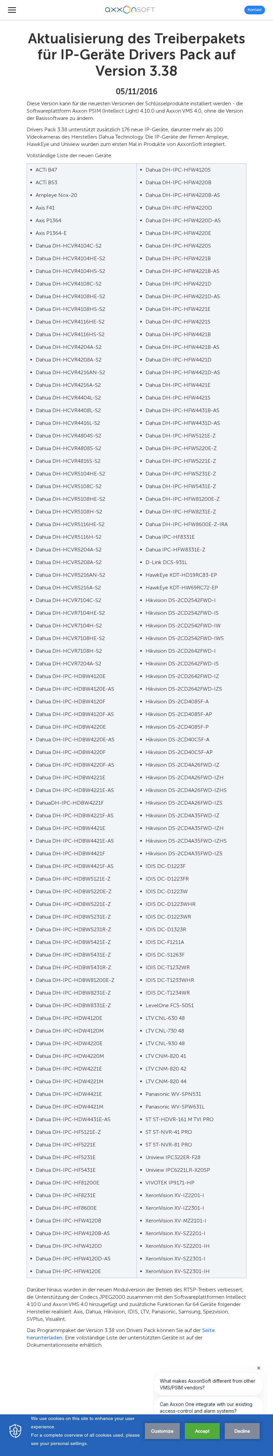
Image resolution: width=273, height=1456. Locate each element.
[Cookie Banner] (136, 1435)
